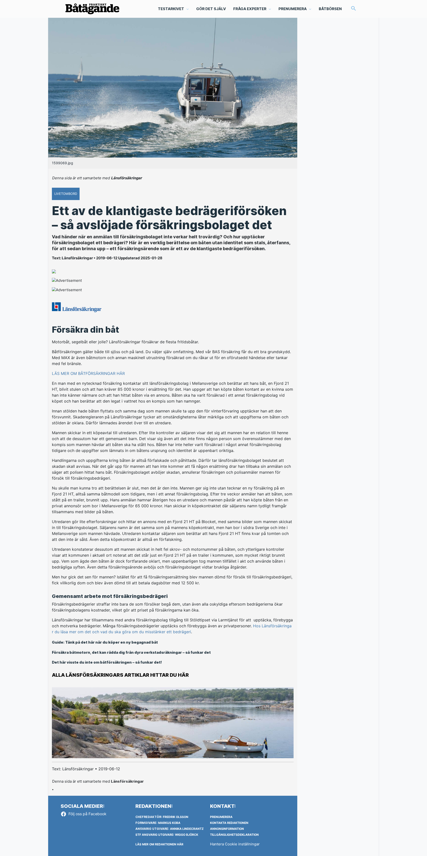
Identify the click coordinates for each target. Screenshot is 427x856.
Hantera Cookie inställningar (235, 844)
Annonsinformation (227, 829)
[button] (353, 9)
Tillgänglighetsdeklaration (234, 834)
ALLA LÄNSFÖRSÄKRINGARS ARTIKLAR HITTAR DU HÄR (120, 675)
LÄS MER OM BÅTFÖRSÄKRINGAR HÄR (88, 373)
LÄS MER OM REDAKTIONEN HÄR (159, 844)
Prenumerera (221, 817)
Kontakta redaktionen (229, 823)
